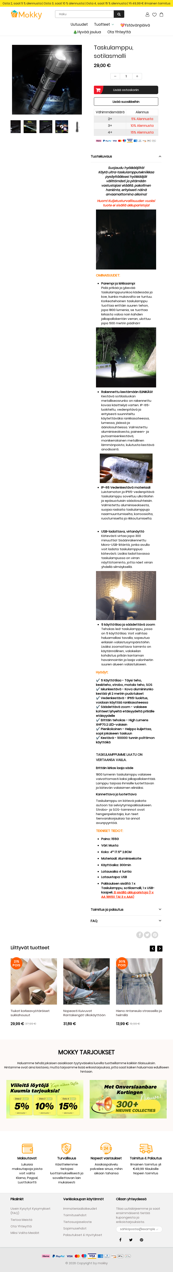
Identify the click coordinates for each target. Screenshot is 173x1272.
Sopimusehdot (74, 1228)
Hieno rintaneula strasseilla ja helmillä (99, 1013)
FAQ (94, 920)
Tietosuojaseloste (77, 1222)
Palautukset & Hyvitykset (82, 1235)
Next (99, 90)
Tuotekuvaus (101, 156)
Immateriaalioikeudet (80, 1208)
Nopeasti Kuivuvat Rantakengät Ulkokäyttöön (45, 1013)
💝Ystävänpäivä (135, 25)
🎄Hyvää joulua (87, 32)
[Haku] (119, 14)
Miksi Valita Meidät (25, 1233)
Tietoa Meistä (21, 1219)
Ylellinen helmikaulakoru (147, 1011)
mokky (103, 1263)
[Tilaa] (157, 1229)
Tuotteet (102, 24)
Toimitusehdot (74, 1215)
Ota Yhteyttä (119, 32)
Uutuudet (79, 24)
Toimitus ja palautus (107, 909)
